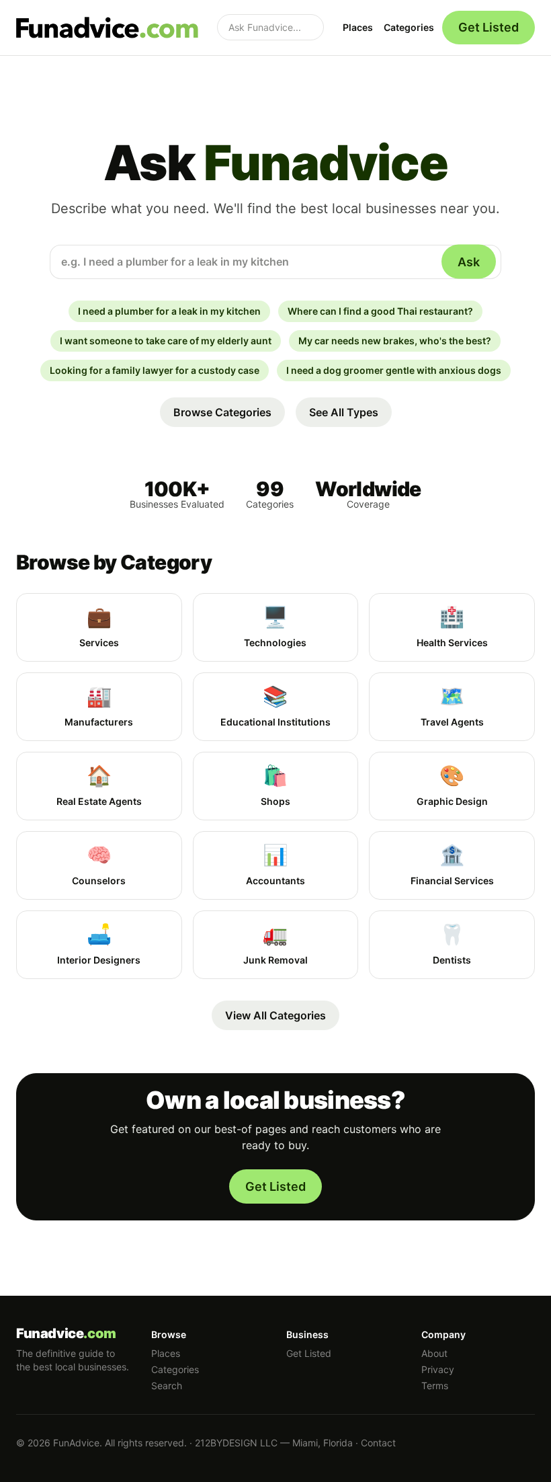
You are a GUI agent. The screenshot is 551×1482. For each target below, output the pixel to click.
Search (166, 1385)
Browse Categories (222, 412)
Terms (434, 1385)
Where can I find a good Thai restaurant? (380, 311)
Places (358, 27)
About (434, 1353)
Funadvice (66, 1333)
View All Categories (275, 1015)
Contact (378, 1442)
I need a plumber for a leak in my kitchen (169, 311)
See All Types (343, 412)
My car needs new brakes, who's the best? (394, 340)
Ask (469, 262)
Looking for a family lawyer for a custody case (154, 370)
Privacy (437, 1369)
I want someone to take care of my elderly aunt (165, 340)
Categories (409, 27)
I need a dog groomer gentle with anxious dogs (393, 370)
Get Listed (488, 27)
